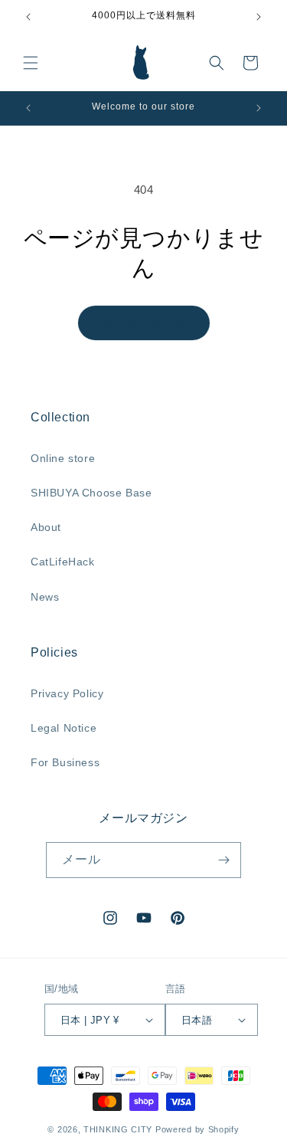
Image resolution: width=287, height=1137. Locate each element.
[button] (30, 63)
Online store (63, 458)
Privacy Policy (67, 693)
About (46, 527)
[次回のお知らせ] (259, 17)
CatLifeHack (63, 561)
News (45, 597)
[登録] (223, 860)
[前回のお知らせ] (28, 17)
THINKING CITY (117, 1129)
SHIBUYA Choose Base (91, 493)
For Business (65, 762)
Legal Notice (63, 728)
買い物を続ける (144, 322)
